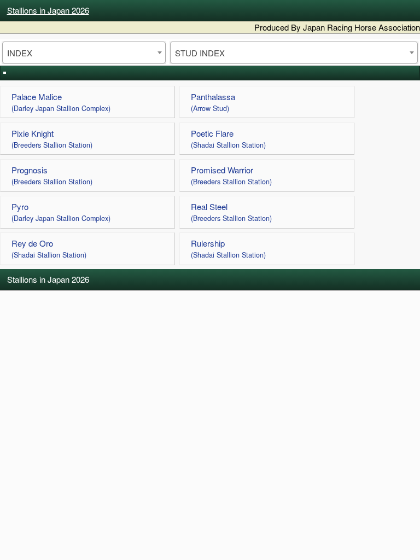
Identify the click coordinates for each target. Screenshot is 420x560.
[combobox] (84, 52)
